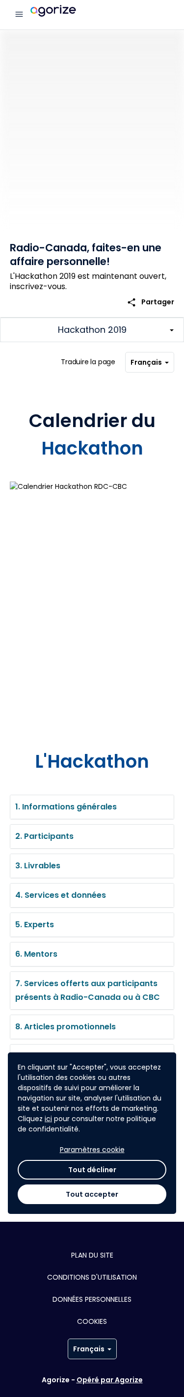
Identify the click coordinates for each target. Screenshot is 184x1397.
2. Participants (44, 836)
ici (48, 1119)
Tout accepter (92, 1194)
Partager (150, 302)
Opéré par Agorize (110, 1380)
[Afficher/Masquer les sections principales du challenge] (92, 330)
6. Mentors (36, 954)
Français (146, 362)
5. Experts (34, 924)
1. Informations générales (66, 806)
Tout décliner (92, 1170)
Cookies (92, 1321)
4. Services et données (60, 895)
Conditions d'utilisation (92, 1277)
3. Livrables (37, 865)
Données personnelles (92, 1299)
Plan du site (92, 1255)
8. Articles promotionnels (65, 1026)
